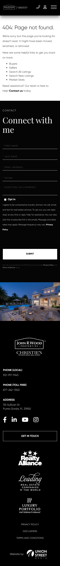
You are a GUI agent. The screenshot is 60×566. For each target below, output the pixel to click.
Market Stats (16, 79)
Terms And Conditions (30, 538)
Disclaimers (30, 531)
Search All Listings (20, 71)
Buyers (13, 63)
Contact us (16, 90)
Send (30, 254)
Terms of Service (8, 268)
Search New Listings (21, 75)
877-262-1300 (11, 389)
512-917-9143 (38, 7)
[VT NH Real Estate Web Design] (37, 554)
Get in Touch (30, 436)
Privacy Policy (48, 265)
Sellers (13, 67)
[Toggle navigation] (54, 7)
